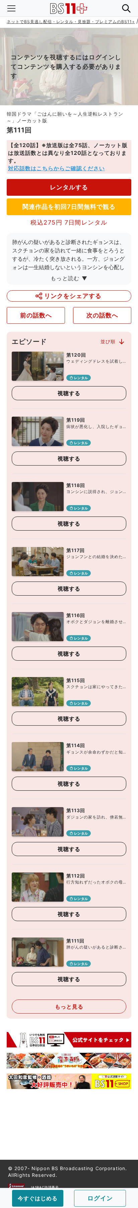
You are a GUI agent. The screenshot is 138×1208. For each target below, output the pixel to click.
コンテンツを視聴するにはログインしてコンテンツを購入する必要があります (66, 66)
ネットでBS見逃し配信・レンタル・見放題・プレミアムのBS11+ (71, 21)
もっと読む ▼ (69, 278)
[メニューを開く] (11, 8)
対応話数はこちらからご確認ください (56, 168)
